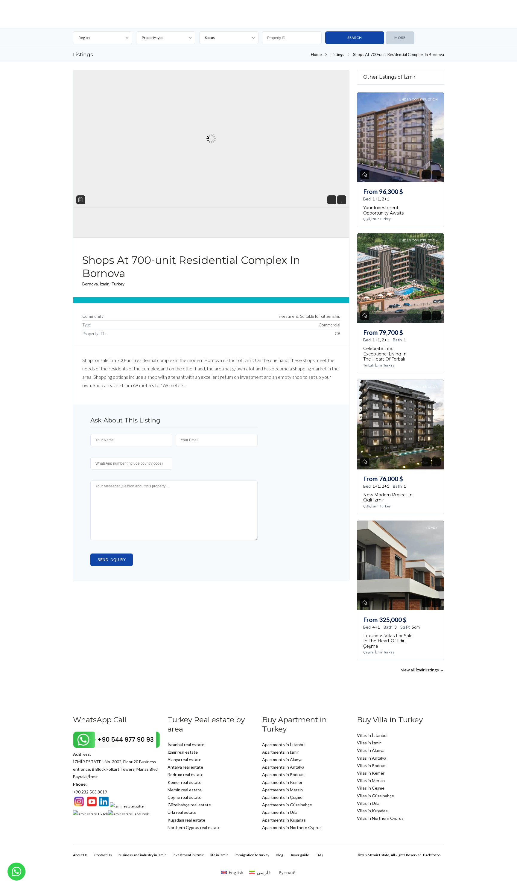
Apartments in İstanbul (283, 744)
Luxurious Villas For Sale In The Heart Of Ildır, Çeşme (388, 641)
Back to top (431, 855)
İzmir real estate (183, 752)
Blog (279, 855)
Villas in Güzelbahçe (375, 795)
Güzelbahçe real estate (189, 804)
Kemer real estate (184, 782)
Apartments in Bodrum (283, 774)
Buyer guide (299, 855)
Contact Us (103, 855)
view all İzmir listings (422, 669)
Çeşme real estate (184, 797)
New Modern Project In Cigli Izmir (388, 497)
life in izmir (219, 855)
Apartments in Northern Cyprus (292, 827)
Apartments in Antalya (283, 767)
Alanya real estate (184, 759)
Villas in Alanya (370, 750)
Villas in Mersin (371, 780)
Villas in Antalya (371, 758)
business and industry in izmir (142, 855)
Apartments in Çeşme (282, 797)
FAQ (319, 855)
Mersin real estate (185, 789)
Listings (337, 54)
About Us (80, 855)
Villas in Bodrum (372, 765)
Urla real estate (182, 812)
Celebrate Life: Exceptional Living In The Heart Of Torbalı (385, 354)
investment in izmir (188, 855)
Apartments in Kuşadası (284, 819)
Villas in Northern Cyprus (380, 818)
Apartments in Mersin (282, 789)
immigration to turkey (252, 855)
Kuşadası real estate (186, 819)
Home (316, 54)
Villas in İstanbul (372, 735)
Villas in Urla (368, 803)
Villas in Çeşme (370, 787)
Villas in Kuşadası (372, 810)
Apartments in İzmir (280, 752)
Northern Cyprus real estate (194, 827)
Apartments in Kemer (282, 782)
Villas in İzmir (369, 742)
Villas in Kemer (370, 773)
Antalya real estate (185, 767)
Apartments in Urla (279, 812)
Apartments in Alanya (282, 759)
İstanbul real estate (186, 744)
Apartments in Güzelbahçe (287, 804)
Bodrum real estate (185, 774)
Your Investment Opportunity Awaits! (384, 210)
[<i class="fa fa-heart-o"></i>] (341, 200)
